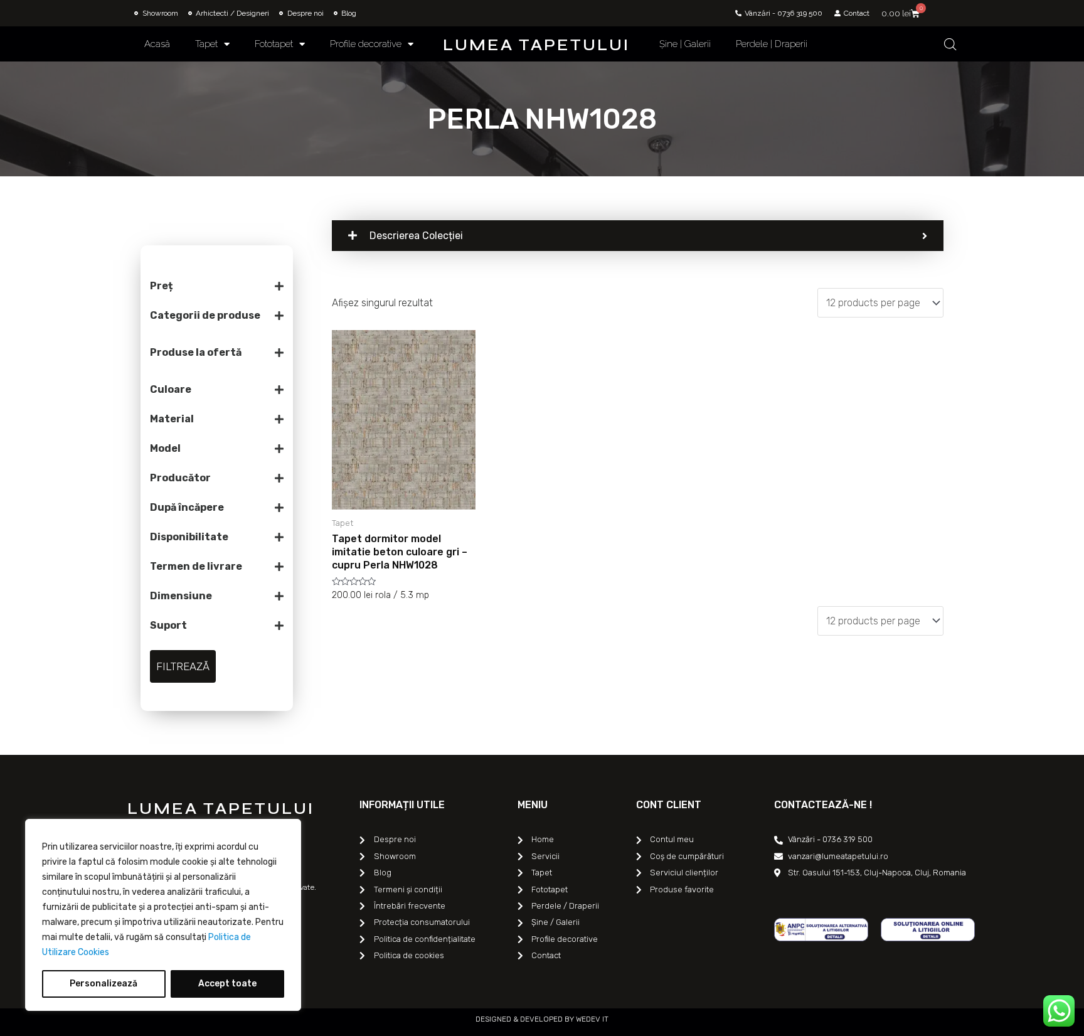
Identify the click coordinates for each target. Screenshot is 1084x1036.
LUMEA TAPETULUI (536, 45)
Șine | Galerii (685, 44)
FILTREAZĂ (183, 666)
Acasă (157, 44)
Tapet (206, 44)
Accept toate (227, 983)
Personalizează (103, 983)
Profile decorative (365, 44)
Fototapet (274, 44)
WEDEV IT (591, 1019)
